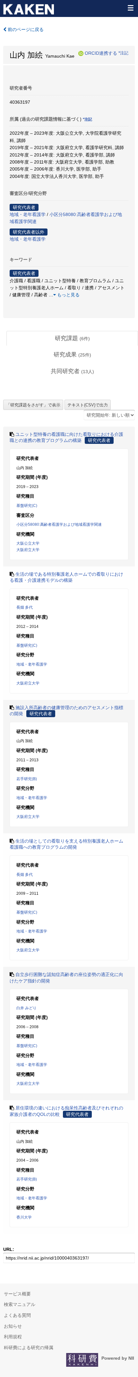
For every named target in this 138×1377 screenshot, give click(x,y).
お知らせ (13, 1326)
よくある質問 (17, 1315)
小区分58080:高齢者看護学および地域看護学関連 (59, 524)
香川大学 (24, 1217)
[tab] (72, 338)
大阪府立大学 (27, 550)
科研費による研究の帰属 (28, 1347)
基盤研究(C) (26, 505)
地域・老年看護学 (28, 214)
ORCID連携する (101, 53)
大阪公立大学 (27, 543)
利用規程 (13, 1336)
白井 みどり (26, 1008)
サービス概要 (17, 1293)
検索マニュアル (19, 1304)
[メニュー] (130, 7)
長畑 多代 (24, 607)
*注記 (123, 53)
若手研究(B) (26, 779)
